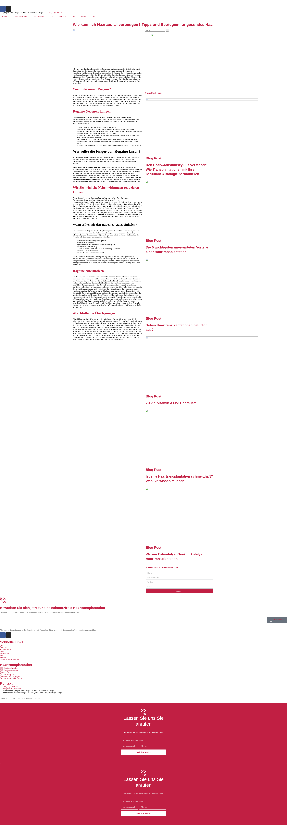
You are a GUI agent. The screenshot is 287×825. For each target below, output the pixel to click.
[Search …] (155, 30)
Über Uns (5, 16)
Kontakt (83, 16)
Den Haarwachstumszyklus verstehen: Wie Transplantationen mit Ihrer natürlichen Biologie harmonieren (176, 169)
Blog (73, 16)
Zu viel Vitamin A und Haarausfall (172, 403)
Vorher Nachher (39, 16)
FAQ (51, 16)
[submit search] (167, 30)
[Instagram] (8, 9)
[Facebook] (3, 9)
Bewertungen (62, 16)
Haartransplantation (20, 16)
